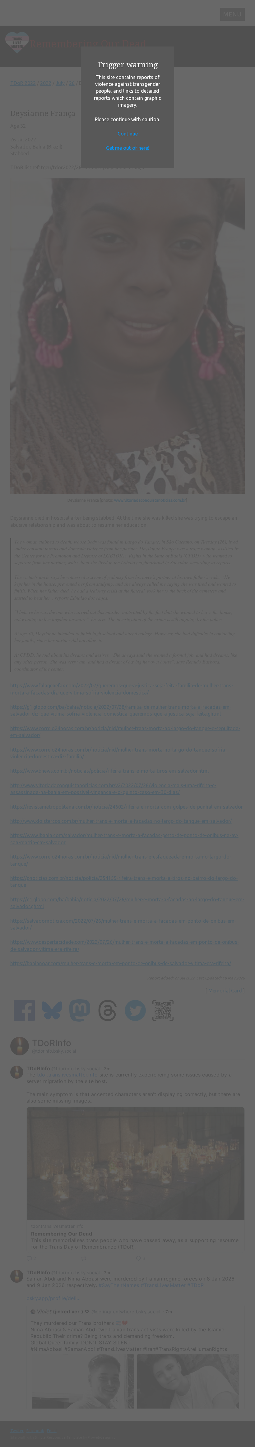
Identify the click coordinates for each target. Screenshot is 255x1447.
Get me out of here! (127, 148)
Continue (128, 133)
